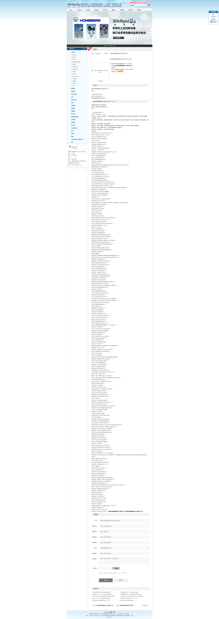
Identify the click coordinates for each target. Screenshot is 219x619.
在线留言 (122, 10)
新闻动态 (97, 10)
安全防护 (73, 125)
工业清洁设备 (74, 128)
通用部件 (73, 88)
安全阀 (74, 59)
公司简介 (79, 10)
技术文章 (105, 10)
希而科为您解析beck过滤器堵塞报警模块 (101, 592)
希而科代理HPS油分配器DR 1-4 (127, 600)
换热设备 (73, 122)
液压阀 (74, 54)
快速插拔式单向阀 (76, 62)
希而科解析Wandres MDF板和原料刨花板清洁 (130, 594)
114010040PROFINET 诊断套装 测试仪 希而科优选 (103, 596)
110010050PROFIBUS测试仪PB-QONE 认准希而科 (131, 596)
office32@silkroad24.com (76, 164)
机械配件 (73, 111)
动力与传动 (73, 99)
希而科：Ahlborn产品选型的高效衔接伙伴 (101, 598)
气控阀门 (74, 78)
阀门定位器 (75, 76)
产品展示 (88, 10)
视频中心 (114, 10)
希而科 (72, 133)
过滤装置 (73, 105)
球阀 (73, 86)
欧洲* (72, 136)
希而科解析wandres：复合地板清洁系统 (129, 592)
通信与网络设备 (74, 116)
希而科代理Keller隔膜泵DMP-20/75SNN (101, 600)
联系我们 (139, 10)
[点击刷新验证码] (116, 568)
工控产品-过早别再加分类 (77, 139)
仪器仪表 (73, 91)
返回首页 (127, 613)
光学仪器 (73, 119)
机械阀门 (74, 81)
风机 (72, 142)
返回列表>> (145, 605)
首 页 (71, 10)
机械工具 (73, 108)
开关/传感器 (74, 94)
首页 (93, 53)
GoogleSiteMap (109, 617)
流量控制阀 (75, 69)
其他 (72, 130)
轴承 (72, 97)
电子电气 (73, 114)
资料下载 (131, 10)
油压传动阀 (75, 66)
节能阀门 (74, 83)
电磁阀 (74, 74)
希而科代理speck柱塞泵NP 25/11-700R (128, 598)
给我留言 (130, 63)
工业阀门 (73, 52)
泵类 (72, 102)
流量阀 (74, 64)
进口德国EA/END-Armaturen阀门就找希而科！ (102, 594)
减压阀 (74, 71)
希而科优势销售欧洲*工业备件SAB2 (105, 605)
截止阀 (74, 57)
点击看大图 (100, 81)
